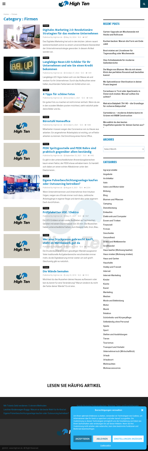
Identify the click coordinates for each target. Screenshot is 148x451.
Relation (107, 313)
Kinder (106, 280)
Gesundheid (109, 237)
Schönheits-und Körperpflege (117, 317)
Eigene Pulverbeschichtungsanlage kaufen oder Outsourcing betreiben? (70, 182)
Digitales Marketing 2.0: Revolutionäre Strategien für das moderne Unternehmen (70, 31)
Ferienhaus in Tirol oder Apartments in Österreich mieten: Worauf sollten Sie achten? (121, 94)
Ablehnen (102, 439)
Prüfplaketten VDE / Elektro (61, 212)
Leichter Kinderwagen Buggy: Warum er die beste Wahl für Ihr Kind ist (35, 409)
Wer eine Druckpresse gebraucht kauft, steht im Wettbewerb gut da (68, 241)
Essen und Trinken (112, 220)
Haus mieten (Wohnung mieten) (118, 254)
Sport (105, 330)
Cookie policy (105, 445)
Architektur (108, 178)
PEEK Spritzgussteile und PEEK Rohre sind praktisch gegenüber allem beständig (69, 150)
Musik (106, 309)
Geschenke (108, 233)
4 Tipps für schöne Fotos (59, 94)
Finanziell (107, 225)
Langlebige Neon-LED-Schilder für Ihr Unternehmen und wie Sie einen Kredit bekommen (68, 66)
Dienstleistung (110, 208)
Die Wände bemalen (56, 271)
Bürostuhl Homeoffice (56, 121)
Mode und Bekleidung (113, 300)
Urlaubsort (108, 360)
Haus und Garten (111, 258)
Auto (105, 182)
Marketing (108, 292)
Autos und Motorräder (113, 187)
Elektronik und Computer (114, 216)
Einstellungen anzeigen (128, 439)
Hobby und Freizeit (112, 267)
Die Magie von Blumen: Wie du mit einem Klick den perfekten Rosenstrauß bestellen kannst (123, 72)
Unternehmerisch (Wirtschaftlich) (119, 351)
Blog (105, 195)
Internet (106, 271)
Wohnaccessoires (112, 368)
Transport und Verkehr (114, 347)
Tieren (106, 338)
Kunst (106, 288)
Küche (106, 284)
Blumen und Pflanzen (113, 199)
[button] (142, 410)
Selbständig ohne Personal (116, 322)
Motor (106, 305)
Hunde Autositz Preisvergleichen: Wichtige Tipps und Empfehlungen (108, 405)
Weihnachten (109, 364)
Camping (107, 204)
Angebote (107, 174)
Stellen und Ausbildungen (115, 334)
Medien (106, 296)
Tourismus (108, 343)
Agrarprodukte (110, 170)
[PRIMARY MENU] (4, 4)
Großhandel (109, 246)
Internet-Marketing (112, 275)
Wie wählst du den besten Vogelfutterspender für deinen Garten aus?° (123, 125)
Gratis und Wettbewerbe (114, 242)
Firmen (46, 25)
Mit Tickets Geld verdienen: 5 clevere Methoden (25, 405)
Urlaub (106, 355)
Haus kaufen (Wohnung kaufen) (118, 250)
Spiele (106, 326)
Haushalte (108, 263)
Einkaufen (107, 212)
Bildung (107, 191)
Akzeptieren (82, 439)
